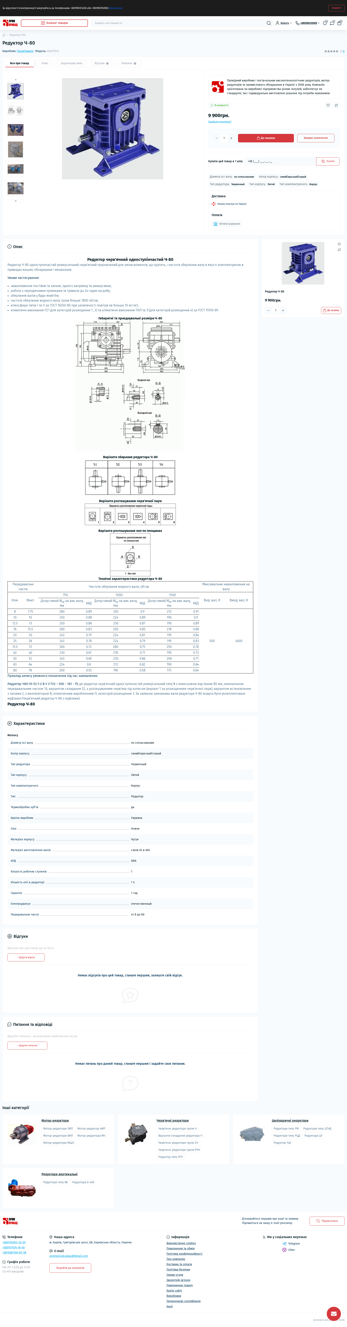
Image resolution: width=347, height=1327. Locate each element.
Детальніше (116, 8)
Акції (170, 1306)
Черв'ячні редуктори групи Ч (177, 1128)
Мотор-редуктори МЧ (91, 1135)
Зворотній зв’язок (178, 1280)
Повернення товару (180, 1285)
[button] (15, 79)
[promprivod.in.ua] (86, 1221)
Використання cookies (181, 1243)
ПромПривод (25, 51)
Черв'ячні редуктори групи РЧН (179, 1150)
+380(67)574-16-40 (13, 1247)
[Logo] (10, 23)
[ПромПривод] (218, 87)
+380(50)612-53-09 (14, 1242)
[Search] (269, 23)
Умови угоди (175, 1275)
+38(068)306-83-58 (14, 1252)
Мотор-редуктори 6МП (58, 1135)
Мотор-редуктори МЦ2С (59, 1143)
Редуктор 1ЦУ (282, 1143)
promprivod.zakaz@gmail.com (68, 1256)
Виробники (174, 1296)
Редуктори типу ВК (55, 1182)
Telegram (294, 1243)
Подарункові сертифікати (184, 1301)
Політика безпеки (178, 1269)
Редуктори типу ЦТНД (317, 1128)
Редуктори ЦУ (313, 1135)
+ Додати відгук (26, 957)
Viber (291, 1250)
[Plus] (231, 138)
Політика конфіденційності (184, 1254)
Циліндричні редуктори (290, 1120)
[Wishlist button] (328, 105)
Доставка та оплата (179, 1264)
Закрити (336, 7)
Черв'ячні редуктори (173, 1120)
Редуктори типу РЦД (287, 1135)
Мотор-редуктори (55, 1120)
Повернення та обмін (181, 1248)
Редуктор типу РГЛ (170, 1157)
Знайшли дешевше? (220, 121)
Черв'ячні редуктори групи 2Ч (178, 1143)
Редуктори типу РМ (286, 1128)
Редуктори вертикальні (60, 1174)
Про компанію (176, 1259)
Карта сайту (174, 1290)
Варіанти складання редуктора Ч (180, 1135)
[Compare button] (336, 105)
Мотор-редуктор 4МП (91, 1128)
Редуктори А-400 (83, 1182)
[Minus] (217, 138)
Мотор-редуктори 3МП (58, 1128)
